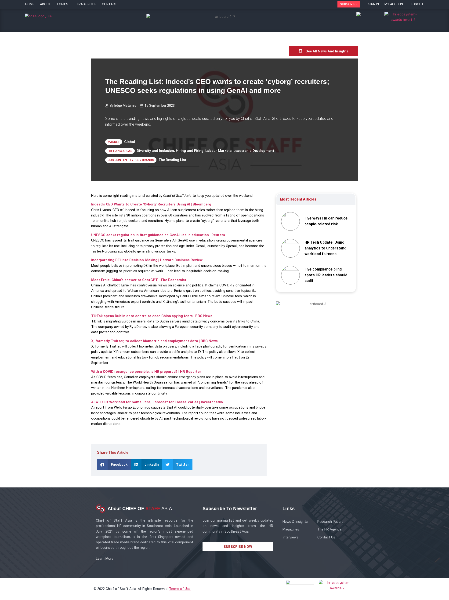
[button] (114, 464)
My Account (394, 4)
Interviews (290, 537)
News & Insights (295, 522)
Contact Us (326, 537)
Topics (62, 4)
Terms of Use (180, 589)
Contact (109, 4)
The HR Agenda (329, 529)
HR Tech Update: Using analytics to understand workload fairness (325, 248)
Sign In (373, 4)
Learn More (104, 558)
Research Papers (330, 522)
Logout (417, 4)
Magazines (290, 529)
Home (29, 4)
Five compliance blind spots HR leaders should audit (325, 275)
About (45, 4)
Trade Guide (86, 4)
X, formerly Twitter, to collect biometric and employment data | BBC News (154, 341)
